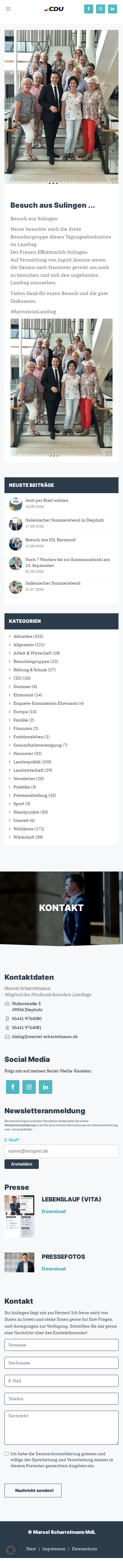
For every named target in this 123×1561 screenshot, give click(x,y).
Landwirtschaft (28, 770)
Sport (18, 803)
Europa (20, 711)
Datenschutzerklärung (19, 1125)
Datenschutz (84, 1548)
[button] (10, 1550)
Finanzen (22, 728)
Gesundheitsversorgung (37, 745)
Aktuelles (22, 636)
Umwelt (21, 820)
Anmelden (21, 1163)
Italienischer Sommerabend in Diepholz (64, 520)
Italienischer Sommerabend (53, 583)
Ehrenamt (23, 695)
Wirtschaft (23, 837)
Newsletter (24, 778)
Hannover (23, 753)
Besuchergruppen (31, 661)
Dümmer (22, 686)
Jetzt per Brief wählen (46, 500)
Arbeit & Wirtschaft (32, 653)
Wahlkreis (23, 828)
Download (54, 1211)
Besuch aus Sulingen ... (52, 205)
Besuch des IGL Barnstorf (50, 539)
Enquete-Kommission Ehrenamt (45, 703)
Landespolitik (27, 762)
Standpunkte (26, 812)
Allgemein (23, 644)
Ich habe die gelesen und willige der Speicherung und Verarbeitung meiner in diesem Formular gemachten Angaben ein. (61, 1459)
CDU (17, 678)
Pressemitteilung (30, 795)
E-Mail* (11, 1140)
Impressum (53, 1548)
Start (31, 1548)
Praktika (21, 787)
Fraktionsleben (28, 736)
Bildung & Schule (30, 669)
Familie (20, 720)
